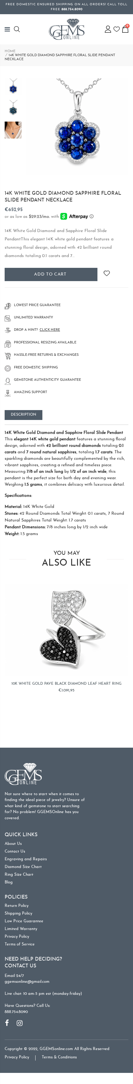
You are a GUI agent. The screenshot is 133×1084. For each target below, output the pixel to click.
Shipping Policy (18, 914)
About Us (13, 844)
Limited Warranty (21, 929)
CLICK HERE (50, 330)
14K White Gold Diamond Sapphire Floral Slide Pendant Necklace (63, 197)
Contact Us (15, 851)
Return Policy (16, 906)
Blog (9, 882)
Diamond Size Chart (23, 867)
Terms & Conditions (59, 1057)
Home (10, 51)
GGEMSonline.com (56, 1049)
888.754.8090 (16, 1012)
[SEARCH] (18, 29)
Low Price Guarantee (24, 921)
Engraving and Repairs (26, 859)
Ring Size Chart (19, 875)
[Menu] (9, 29)
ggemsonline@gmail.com (27, 982)
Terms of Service (20, 944)
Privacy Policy (17, 937)
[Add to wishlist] (106, 274)
